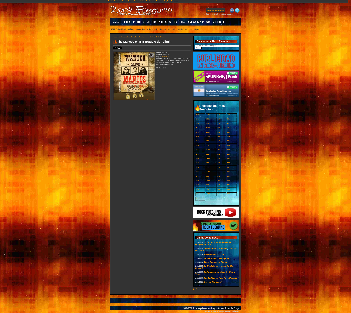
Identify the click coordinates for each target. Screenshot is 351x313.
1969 (208, 176)
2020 (218, 119)
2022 (197, 119)
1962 (197, 185)
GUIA (182, 22)
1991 (228, 149)
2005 (208, 136)
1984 (218, 158)
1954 (197, 193)
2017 (208, 123)
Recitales (117, 1)
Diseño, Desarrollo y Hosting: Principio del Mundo (222, 311)
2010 (197, 132)
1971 (228, 171)
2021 (208, 119)
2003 (228, 136)
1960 (218, 185)
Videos (130, 1)
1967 (228, 176)
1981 (208, 163)
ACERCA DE (218, 22)
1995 (228, 145)
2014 (197, 128)
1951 (228, 193)
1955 (228, 189)
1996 (218, 145)
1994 (197, 149)
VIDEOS (163, 22)
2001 (208, 141)
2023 (228, 114)
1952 (218, 193)
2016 (218, 123)
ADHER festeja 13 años (215, 254)
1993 (208, 149)
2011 (228, 128)
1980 (218, 163)
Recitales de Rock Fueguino (128, 37)
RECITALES (138, 22)
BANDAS (116, 22)
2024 (218, 114)
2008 (218, 132)
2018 (197, 123)
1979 (228, 163)
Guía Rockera (150, 1)
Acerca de (174, 1)
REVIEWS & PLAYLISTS (198, 22)
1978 (197, 167)
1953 (208, 193)
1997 (208, 145)
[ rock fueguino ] (198, 289)
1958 (197, 189)
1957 (208, 189)
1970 (197, 176)
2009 (208, 132)
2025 (208, 114)
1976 (218, 167)
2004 (218, 136)
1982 (197, 163)
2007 (228, 132)
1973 (208, 171)
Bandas (110, 1)
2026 (197, 114)
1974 (197, 171)
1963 (228, 180)
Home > (116, 37)
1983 (228, 158)
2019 (228, 119)
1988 (218, 154)
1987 (228, 154)
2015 (228, 123)
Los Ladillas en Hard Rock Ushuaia (220, 278)
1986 (197, 158)
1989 (208, 154)
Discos (124, 1)
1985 (208, 158)
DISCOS (127, 22)
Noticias (136, 1)
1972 (218, 171)
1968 (218, 176)
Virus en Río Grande (213, 282)
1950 (197, 198)
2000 (218, 141)
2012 (218, 128)
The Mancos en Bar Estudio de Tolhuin (152, 37)
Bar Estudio (165, 56)
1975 (228, 167)
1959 (228, 185)
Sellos (142, 1)
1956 (218, 189)
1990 (197, 154)
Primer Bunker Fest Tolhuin (217, 258)
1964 (218, 180)
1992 (218, 149)
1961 (208, 185)
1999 (228, 141)
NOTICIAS (151, 22)
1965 (208, 180)
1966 (197, 180)
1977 (208, 167)
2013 (208, 128)
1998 (197, 145)
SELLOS (173, 22)
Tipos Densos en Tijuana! (216, 262)
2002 (197, 141)
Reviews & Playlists (163, 1)
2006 (197, 136)
